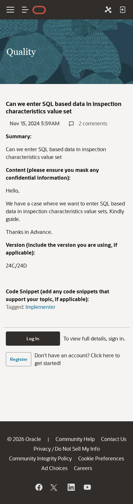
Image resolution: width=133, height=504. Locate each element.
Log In (32, 338)
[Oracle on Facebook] (38, 487)
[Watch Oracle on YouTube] (87, 487)
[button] (25, 10)
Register (18, 359)
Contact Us (113, 439)
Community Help (75, 439)
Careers (83, 468)
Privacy (42, 448)
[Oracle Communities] (108, 10)
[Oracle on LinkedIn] (70, 487)
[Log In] (122, 9)
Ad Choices (54, 468)
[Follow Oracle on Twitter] (54, 487)
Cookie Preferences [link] (101, 458)
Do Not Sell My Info (77, 448)
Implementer (41, 306)
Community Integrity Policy (40, 458)
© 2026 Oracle (24, 439)
